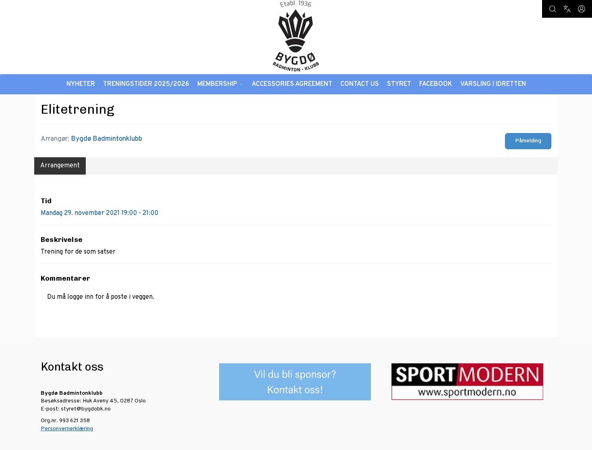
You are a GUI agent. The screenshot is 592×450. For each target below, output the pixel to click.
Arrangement (60, 166)
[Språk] (567, 9)
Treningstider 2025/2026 (146, 84)
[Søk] (552, 9)
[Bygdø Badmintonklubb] (296, 35)
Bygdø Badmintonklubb (106, 139)
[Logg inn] (581, 9)
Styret (399, 84)
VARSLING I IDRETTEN (493, 84)
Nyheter (80, 84)
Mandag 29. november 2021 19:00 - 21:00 (99, 213)
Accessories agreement (292, 84)
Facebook (435, 84)
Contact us (359, 84)
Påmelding (528, 141)
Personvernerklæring (67, 428)
